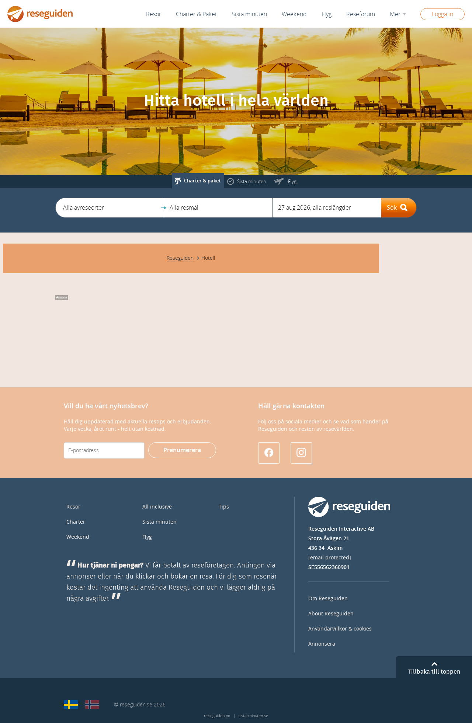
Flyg (147, 537)
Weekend (294, 14)
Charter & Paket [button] (196, 14)
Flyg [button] (327, 14)
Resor (153, 14)
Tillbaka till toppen (434, 672)
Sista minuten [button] (249, 14)
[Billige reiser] (92, 704)
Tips (224, 507)
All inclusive (157, 507)
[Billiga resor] (71, 704)
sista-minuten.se (253, 715)
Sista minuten (159, 522)
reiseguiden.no (217, 715)
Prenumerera (182, 450)
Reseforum (360, 14)
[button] (109, 208)
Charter (75, 522)
